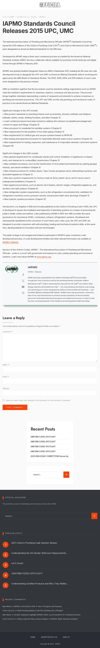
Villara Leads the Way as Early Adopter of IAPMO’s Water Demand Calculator (47, 619)
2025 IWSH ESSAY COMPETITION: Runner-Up (49, 456)
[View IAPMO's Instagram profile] (23, 293)
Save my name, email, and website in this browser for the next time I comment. (38, 400)
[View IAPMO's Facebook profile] (23, 275)
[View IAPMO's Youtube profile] (23, 287)
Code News (41, 17)
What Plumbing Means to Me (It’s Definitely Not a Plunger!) (40, 611)
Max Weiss (7, 606)
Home (32, 637)
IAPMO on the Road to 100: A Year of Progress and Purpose (38, 606)
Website (6, 388)
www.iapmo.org (44, 256)
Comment (7, 332)
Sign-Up (66, 637)
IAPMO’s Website (10, 242)
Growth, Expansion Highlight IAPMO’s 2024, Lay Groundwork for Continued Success (47, 615)
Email (6, 377)
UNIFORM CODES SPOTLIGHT (43, 437)
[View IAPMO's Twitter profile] (23, 281)
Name (6, 365)
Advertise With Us (49, 637)
